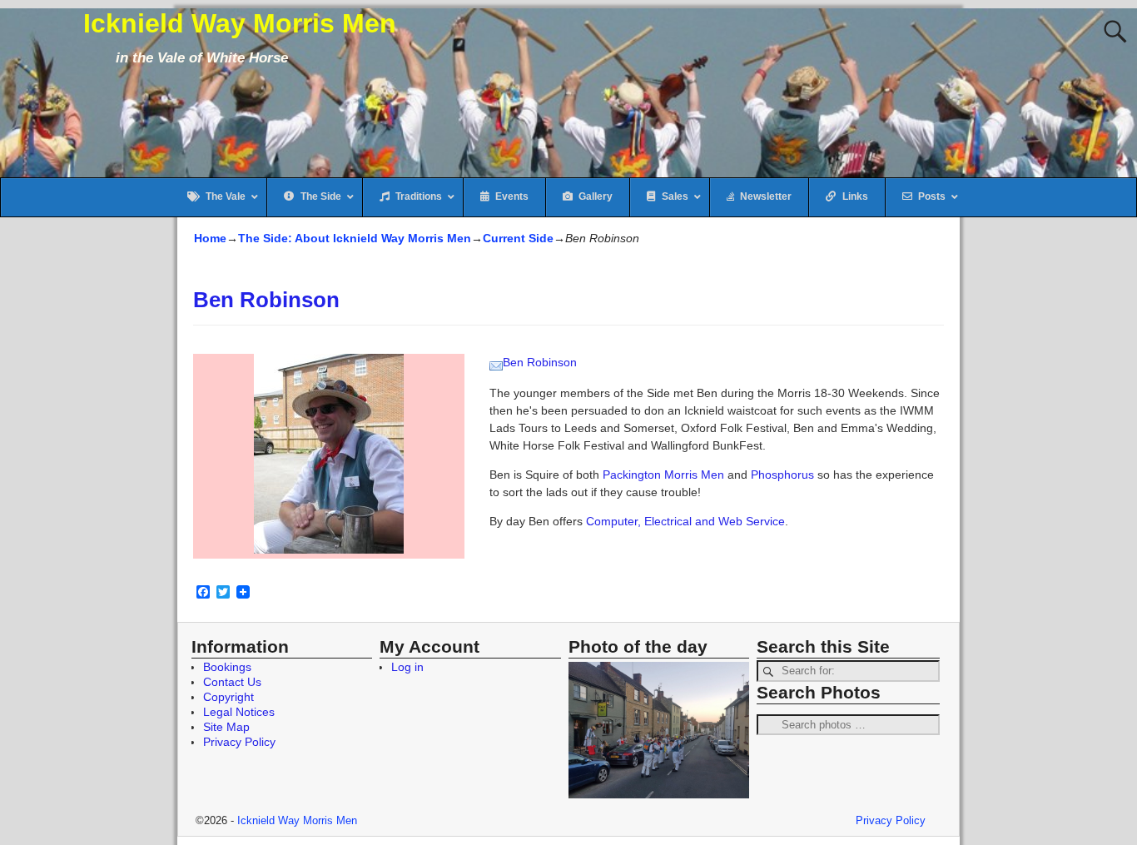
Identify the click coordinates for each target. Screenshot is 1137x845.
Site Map (226, 726)
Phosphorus (782, 474)
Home (210, 238)
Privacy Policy (239, 741)
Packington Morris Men (663, 474)
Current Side (518, 238)
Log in (407, 667)
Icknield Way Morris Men (239, 23)
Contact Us (232, 681)
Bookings (227, 667)
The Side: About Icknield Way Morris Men (354, 238)
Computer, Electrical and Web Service (685, 521)
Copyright (228, 696)
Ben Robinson (540, 362)
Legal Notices (239, 711)
